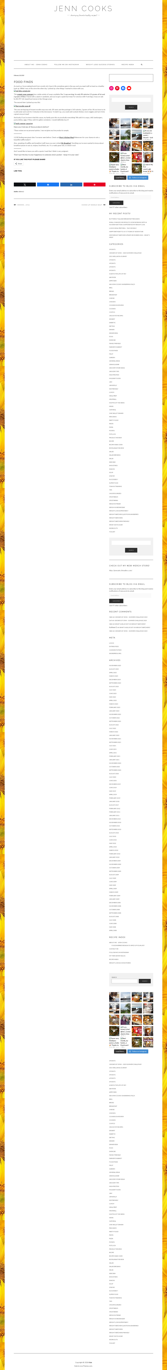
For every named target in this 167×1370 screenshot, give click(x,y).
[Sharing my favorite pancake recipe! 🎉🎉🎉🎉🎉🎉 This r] (137, 123)
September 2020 (115, 770)
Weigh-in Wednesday (117, 507)
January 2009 (114, 899)
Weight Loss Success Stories (100, 64)
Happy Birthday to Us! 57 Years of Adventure (126, 231)
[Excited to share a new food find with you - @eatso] (137, 157)
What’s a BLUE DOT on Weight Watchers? (130, 624)
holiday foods (115, 378)
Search (131, 107)
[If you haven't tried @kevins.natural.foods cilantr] (126, 157)
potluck (112, 434)
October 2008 (114, 909)
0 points (112, 249)
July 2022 (112, 728)
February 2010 (114, 854)
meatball (113, 399)
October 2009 (114, 868)
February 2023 (114, 707)
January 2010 (114, 857)
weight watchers (116, 518)
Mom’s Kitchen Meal (66, 137)
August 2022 (114, 725)
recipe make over (115, 445)
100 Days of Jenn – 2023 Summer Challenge (125, 253)
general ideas (114, 361)
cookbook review (116, 305)
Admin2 (21, 191)
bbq (110, 288)
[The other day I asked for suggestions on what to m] (137, 169)
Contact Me (113, 949)
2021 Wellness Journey (118, 256)
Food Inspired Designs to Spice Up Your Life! (128, 945)
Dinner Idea (113, 333)
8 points (112, 270)
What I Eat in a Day (116, 525)
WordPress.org (115, 653)
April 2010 (113, 847)
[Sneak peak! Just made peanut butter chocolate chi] (114, 135)
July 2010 (112, 836)
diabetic (112, 322)
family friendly (115, 343)
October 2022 (114, 718)
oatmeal (112, 410)
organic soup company (25, 94)
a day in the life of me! (117, 274)
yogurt (112, 532)
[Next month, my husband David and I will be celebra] (126, 169)
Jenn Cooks (83, 8)
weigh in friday (115, 504)
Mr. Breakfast (66, 143)
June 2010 (113, 840)
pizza (111, 427)
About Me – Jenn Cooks (36, 64)
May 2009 (112, 885)
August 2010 (114, 833)
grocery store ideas (117, 368)
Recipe (111, 441)
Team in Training (115, 486)
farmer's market (115, 347)
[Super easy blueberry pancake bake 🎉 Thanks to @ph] (114, 169)
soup (111, 472)
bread (111, 291)
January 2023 (114, 711)
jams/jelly (113, 385)
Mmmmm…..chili (23, 205)
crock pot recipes (116, 316)
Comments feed (115, 650)
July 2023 (112, 690)
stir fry (112, 476)
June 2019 (113, 787)
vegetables (113, 497)
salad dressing (115, 455)
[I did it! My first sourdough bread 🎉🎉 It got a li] (148, 169)
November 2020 (115, 763)
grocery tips (114, 371)
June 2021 (113, 749)
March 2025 (113, 676)
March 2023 (113, 704)
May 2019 (112, 791)
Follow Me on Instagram (66, 64)
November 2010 (115, 822)
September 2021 (115, 742)
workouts (113, 528)
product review (115, 438)
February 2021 (114, 756)
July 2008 (112, 920)
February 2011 (114, 812)
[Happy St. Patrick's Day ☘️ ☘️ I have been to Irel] (126, 135)
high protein (114, 375)
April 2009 (113, 888)
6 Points (112, 267)
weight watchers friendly (119, 521)
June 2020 (113, 780)
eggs (111, 336)
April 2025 (113, 672)
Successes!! (113, 479)
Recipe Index (128, 64)
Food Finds (113, 350)
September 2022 (115, 721)
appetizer (113, 281)
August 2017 (114, 805)
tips (110, 490)
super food (113, 483)
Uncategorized (115, 493)
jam (110, 382)
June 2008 (113, 923)
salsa (111, 458)
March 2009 (113, 892)
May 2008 (112, 927)
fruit (111, 354)
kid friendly (113, 389)
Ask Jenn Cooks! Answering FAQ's (122, 284)
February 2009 (114, 896)
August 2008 (114, 916)
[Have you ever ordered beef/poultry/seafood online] (137, 146)
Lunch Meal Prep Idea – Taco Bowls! (123, 228)
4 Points (112, 263)
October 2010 (114, 826)
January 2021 (114, 760)
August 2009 (114, 875)
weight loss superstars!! (118, 511)
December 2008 (115, 902)
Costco (112, 312)
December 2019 (115, 784)
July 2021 (112, 746)
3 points (112, 260)
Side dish (112, 462)
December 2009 (115, 861)
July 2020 (112, 777)
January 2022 (114, 735)
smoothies (113, 465)
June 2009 (113, 882)
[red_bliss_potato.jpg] (22, 91)
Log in (111, 643)
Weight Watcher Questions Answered (123, 514)
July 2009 (112, 878)
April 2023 (113, 700)
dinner (111, 329)
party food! (114, 420)
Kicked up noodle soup (92, 205)
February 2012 (114, 808)
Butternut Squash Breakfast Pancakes (124, 219)
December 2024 (115, 679)
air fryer (112, 277)
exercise (112, 340)
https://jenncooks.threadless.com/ (120, 570)
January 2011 (114, 815)
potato (112, 430)
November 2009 (115, 864)
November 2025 (115, 665)
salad (111, 451)
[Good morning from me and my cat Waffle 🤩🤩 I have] (114, 123)
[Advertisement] (83, 38)
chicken (112, 302)
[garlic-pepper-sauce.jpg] (23, 123)
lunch (111, 392)
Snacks (112, 469)
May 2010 (112, 843)
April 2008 (113, 930)
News (111, 406)
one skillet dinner (116, 413)
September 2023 (115, 683)
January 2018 (114, 801)
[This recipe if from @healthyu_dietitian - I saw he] (148, 123)
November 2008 (115, 906)
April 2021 (113, 753)
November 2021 (115, 739)
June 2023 (113, 693)
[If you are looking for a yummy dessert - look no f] (148, 135)
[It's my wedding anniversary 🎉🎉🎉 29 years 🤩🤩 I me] (126, 146)
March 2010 (113, 850)
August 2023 (114, 686)
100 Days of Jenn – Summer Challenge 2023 (131, 617)
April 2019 (113, 794)
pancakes (113, 417)
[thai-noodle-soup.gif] (22, 106)
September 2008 (115, 913)
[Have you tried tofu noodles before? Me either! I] (114, 157)
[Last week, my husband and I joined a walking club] (137, 135)
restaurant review (116, 448)
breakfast (113, 295)
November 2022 (115, 714)
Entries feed (114, 646)
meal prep (113, 396)
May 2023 (112, 697)
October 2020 (114, 767)
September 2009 (115, 871)
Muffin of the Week (117, 403)
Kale (90, 1362)
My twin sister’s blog (117, 956)
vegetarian (113, 500)
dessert (112, 319)
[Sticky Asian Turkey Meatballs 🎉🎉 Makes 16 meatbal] (148, 146)
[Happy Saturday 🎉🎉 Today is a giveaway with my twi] (148, 157)
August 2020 (114, 774)
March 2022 (113, 732)
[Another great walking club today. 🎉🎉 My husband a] (126, 123)
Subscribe (116, 203)
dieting (112, 326)
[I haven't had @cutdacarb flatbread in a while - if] (114, 146)
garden (112, 357)
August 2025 (114, 669)
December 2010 (115, 819)
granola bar (114, 364)
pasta (111, 424)
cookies (112, 309)
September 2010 (115, 829)
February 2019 (114, 798)
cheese (112, 298)
